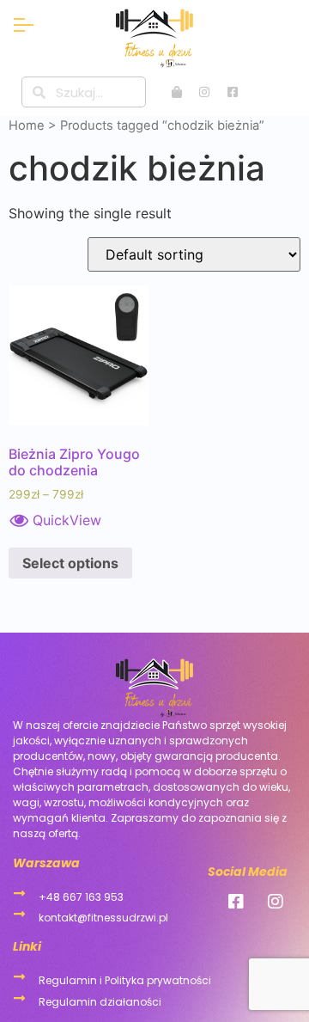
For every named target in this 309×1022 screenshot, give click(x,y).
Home (27, 125)
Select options (70, 563)
